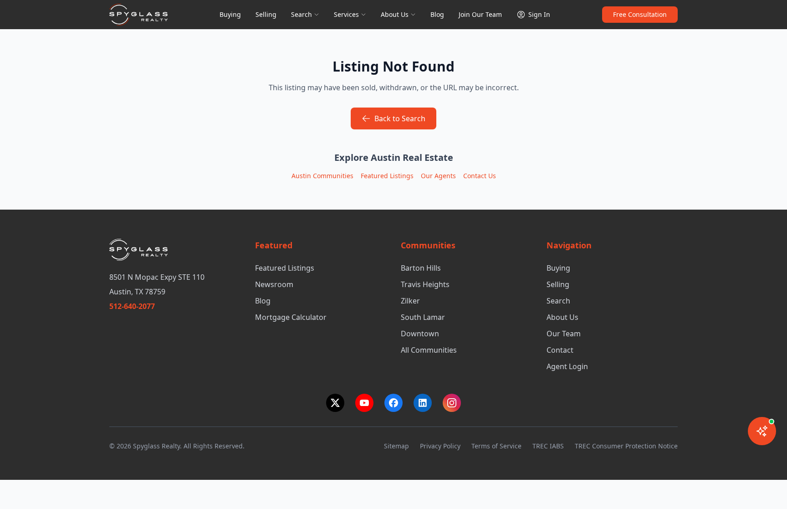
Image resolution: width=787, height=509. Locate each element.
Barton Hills (421, 268)
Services (346, 14)
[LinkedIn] (423, 403)
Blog (437, 14)
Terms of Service (496, 446)
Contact (560, 350)
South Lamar (423, 317)
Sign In (539, 14)
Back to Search (399, 118)
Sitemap (396, 446)
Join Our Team (480, 14)
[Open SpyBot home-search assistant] (762, 431)
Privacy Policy (440, 446)
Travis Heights (425, 284)
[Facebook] (393, 403)
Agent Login (567, 366)
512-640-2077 (132, 306)
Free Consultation (640, 14)
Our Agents (438, 175)
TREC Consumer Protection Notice (626, 446)
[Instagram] (452, 403)
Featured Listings (387, 175)
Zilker (410, 301)
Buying (230, 14)
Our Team (564, 334)
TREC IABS (548, 446)
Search (301, 14)
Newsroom (274, 284)
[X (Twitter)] (335, 403)
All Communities (429, 350)
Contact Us (479, 175)
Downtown (420, 334)
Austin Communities (322, 175)
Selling (266, 14)
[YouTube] (364, 403)
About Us (395, 14)
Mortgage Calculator (291, 317)
